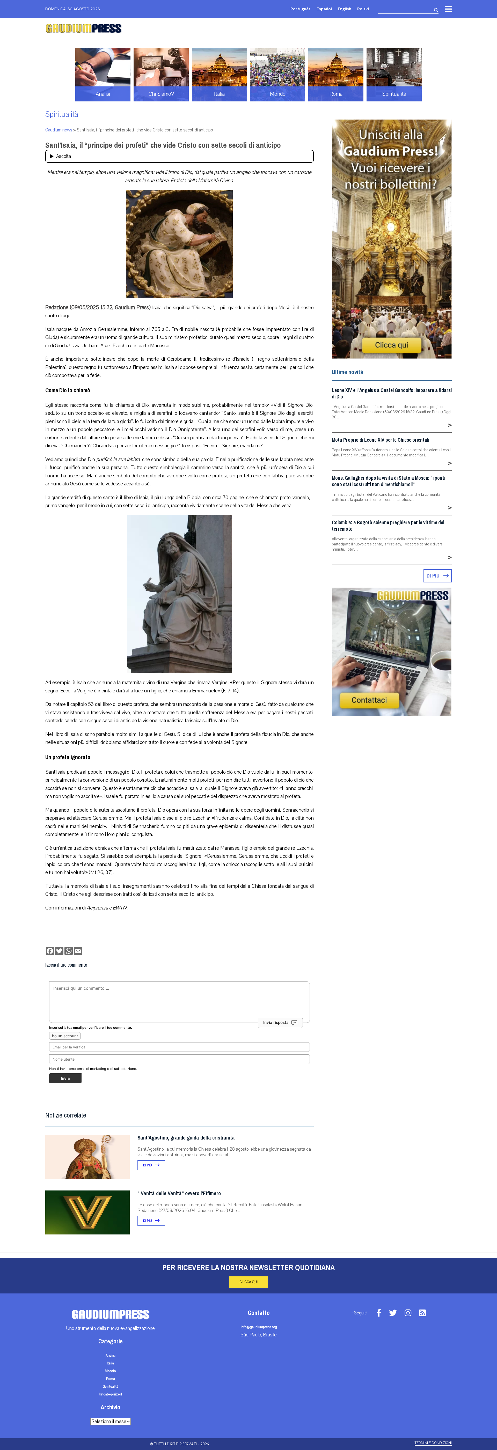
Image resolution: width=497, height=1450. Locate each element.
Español (324, 8)
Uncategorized (110, 1394)
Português (300, 8)
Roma (110, 1379)
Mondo (110, 1371)
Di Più (148, 1165)
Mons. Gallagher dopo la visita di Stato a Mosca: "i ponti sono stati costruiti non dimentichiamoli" (388, 481)
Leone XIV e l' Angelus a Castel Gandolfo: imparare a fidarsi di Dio (392, 393)
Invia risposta (276, 1022)
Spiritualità (61, 114)
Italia (110, 1363)
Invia (65, 1078)
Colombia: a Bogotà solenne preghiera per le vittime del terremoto (388, 525)
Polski (363, 8)
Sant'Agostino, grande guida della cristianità (186, 1138)
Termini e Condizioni (433, 1442)
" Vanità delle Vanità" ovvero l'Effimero (179, 1193)
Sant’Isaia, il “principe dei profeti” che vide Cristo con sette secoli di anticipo (163, 145)
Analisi (110, 1355)
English (344, 8)
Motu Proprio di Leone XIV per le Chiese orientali (380, 440)
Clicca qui (248, 1282)
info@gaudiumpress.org (259, 1327)
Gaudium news (58, 130)
